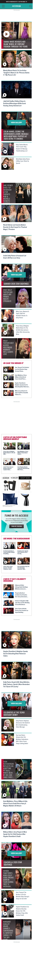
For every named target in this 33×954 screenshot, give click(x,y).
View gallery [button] (16, 122)
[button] (2, 6)
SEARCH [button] (30, 6)
